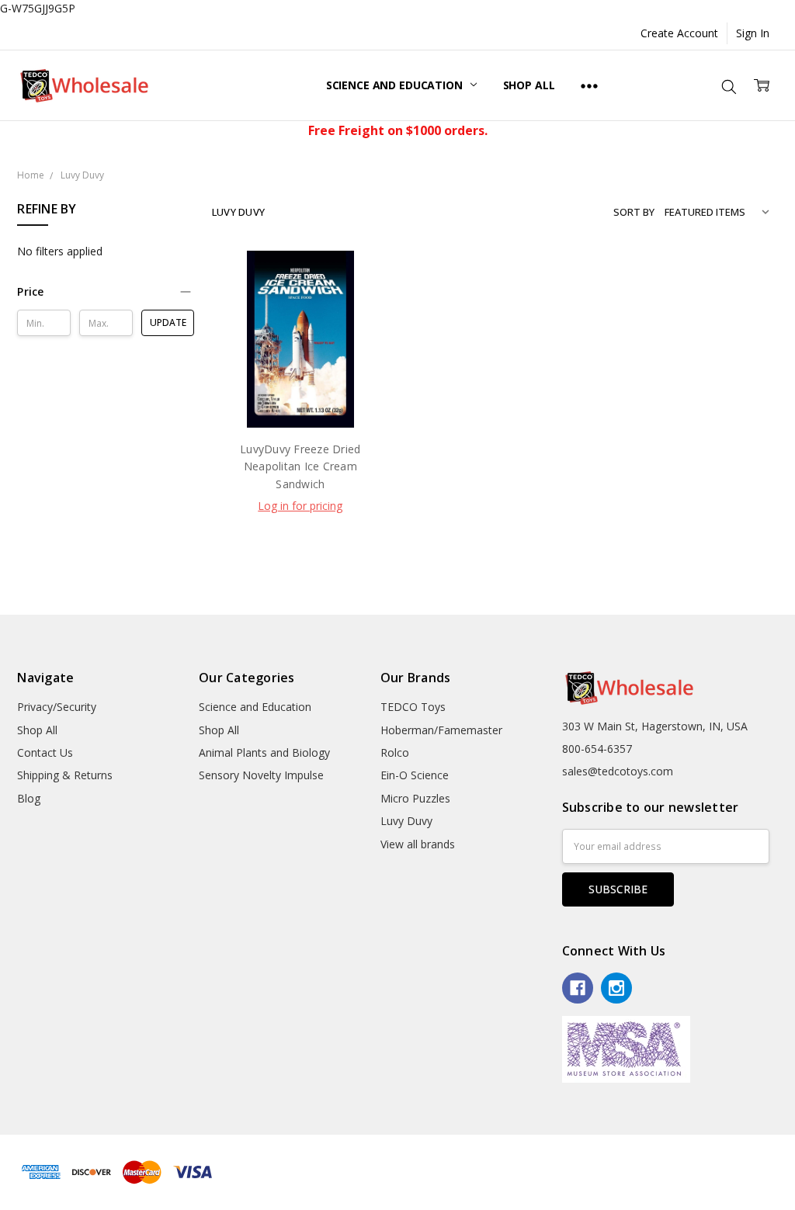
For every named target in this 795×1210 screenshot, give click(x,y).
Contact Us (45, 752)
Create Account (679, 33)
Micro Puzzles (415, 798)
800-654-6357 (597, 748)
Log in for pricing (300, 505)
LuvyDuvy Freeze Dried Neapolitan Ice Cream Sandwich (300, 466)
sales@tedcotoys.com (617, 771)
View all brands (417, 844)
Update (168, 322)
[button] (105, 292)
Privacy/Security (56, 706)
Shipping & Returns (65, 775)
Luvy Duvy (406, 820)
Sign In (752, 33)
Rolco (394, 752)
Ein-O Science (414, 775)
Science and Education (396, 85)
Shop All (529, 85)
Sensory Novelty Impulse (261, 775)
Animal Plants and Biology (264, 752)
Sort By (633, 212)
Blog (28, 798)
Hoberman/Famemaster (441, 730)
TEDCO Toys (413, 706)
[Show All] (589, 85)
